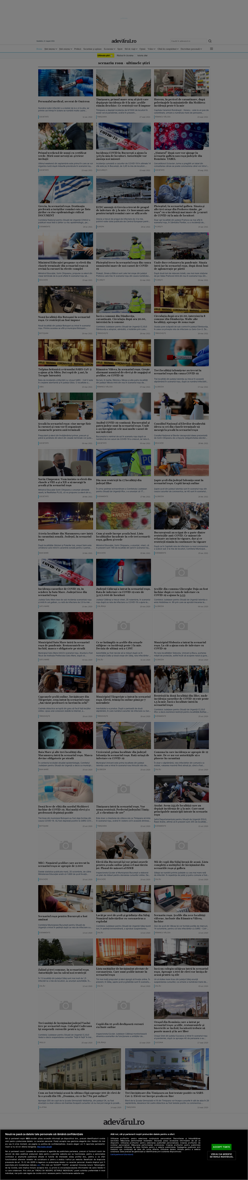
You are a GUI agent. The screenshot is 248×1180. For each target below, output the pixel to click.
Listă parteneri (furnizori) (121, 1154)
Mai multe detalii (44, 1147)
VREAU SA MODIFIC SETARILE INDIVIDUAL (221, 1155)
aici (38, 1165)
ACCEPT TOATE (221, 1147)
